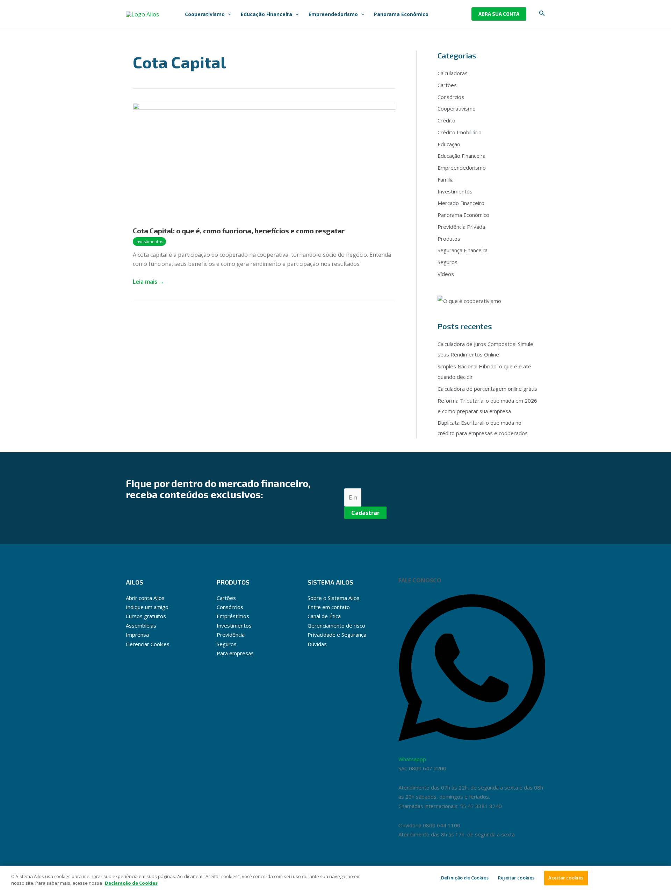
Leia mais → (148, 281)
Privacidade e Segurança (337, 634)
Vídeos (446, 273)
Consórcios (451, 96)
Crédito (446, 120)
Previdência (231, 634)
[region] (335, 878)
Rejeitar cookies (516, 878)
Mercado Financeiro (461, 202)
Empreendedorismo (462, 167)
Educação (449, 144)
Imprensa (137, 634)
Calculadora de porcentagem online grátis (487, 388)
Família (446, 179)
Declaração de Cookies (131, 883)
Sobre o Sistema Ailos (334, 597)
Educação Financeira (461, 155)
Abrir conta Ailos (145, 597)
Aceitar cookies (565, 878)
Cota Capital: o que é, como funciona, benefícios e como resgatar (239, 230)
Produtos (449, 238)
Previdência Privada (461, 226)
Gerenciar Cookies (147, 644)
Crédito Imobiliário (460, 132)
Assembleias (141, 625)
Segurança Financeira (463, 250)
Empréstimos (233, 616)
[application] (228, 14)
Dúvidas (317, 644)
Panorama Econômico (463, 214)
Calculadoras (453, 73)
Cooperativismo (457, 108)
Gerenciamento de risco (336, 625)
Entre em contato (329, 606)
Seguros (447, 262)
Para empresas (235, 653)
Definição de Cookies (465, 878)
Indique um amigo (147, 606)
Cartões (447, 85)
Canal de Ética (324, 616)
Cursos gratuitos (146, 616)
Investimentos (149, 242)
